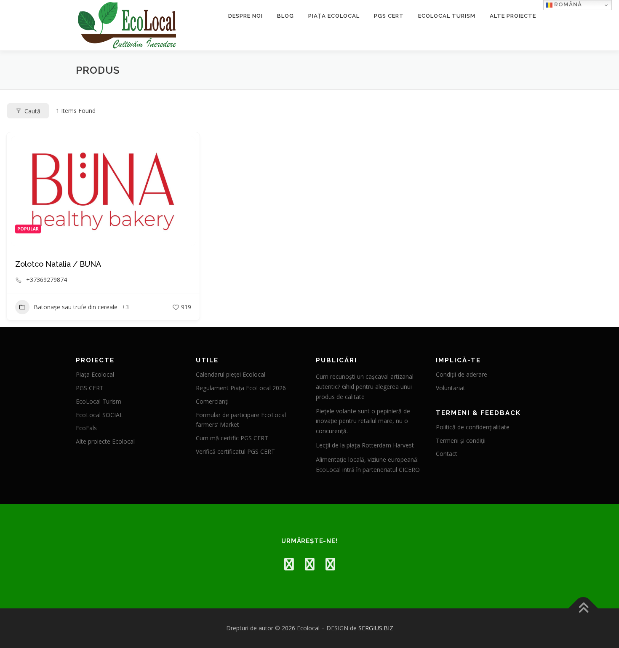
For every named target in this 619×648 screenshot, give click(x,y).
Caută (32, 111)
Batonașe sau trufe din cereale (75, 307)
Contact (446, 454)
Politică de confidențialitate (473, 427)
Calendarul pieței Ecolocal (230, 374)
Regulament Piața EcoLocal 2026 (241, 388)
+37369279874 (46, 280)
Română (567, 4)
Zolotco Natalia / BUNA (58, 264)
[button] (21, 191)
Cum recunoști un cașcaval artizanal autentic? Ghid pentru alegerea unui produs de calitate (365, 386)
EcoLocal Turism (446, 16)
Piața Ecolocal (334, 16)
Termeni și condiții (461, 440)
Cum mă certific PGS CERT (232, 438)
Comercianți (212, 401)
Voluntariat (450, 388)
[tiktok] (330, 564)
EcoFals (86, 428)
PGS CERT (389, 16)
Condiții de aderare (461, 374)
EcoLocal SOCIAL (99, 415)
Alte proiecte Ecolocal (105, 441)
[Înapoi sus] (583, 609)
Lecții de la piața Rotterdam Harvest (365, 445)
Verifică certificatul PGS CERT (235, 451)
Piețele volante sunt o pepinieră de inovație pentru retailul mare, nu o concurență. (363, 421)
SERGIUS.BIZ (375, 628)
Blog (285, 16)
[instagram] (310, 564)
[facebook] (289, 564)
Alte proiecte (513, 16)
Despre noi (245, 16)
